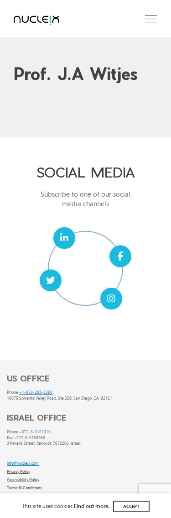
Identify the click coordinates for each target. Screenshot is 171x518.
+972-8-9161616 (35, 431)
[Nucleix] (36, 21)
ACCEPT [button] (131, 506)
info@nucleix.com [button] (23, 463)
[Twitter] (51, 280)
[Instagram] (111, 299)
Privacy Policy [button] (18, 471)
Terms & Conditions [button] (24, 487)
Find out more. (91, 505)
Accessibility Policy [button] (23, 479)
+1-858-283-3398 (35, 392)
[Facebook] (120, 256)
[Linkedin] (64, 238)
